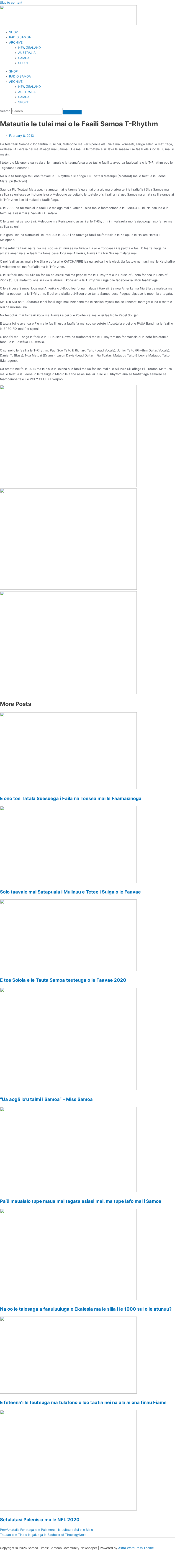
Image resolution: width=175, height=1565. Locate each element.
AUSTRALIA (27, 52)
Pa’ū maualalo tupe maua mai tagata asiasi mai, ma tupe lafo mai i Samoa (80, 1201)
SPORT (23, 63)
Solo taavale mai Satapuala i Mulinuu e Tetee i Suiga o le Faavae (70, 892)
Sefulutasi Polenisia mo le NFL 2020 (40, 1519)
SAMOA (23, 58)
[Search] (72, 112)
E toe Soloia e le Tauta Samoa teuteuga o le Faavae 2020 (63, 980)
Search (5, 111)
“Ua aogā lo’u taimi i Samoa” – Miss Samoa (46, 1099)
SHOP (13, 32)
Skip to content (11, 2)
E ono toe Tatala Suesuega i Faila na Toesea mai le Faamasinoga (71, 798)
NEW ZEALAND (29, 47)
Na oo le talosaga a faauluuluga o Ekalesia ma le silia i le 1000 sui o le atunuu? (86, 1309)
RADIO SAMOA (20, 37)
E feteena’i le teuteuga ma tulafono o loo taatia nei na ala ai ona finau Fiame (83, 1402)
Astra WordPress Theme (136, 1548)
